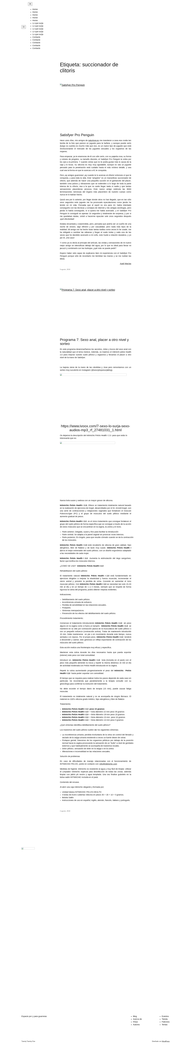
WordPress (166, 1041)
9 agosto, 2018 (65, 269)
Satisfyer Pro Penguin (77, 135)
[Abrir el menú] (23, 27)
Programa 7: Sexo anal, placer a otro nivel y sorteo (94, 342)
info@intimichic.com (108, 764)
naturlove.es (93, 140)
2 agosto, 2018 (65, 811)
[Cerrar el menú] (30, 4)
